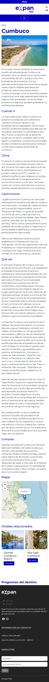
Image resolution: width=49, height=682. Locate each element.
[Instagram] (7, 619)
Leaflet (44, 517)
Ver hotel (9, 563)
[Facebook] (3, 619)
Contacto (9, 604)
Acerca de (9, 601)
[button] (24, 497)
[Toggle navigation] (24, 18)
